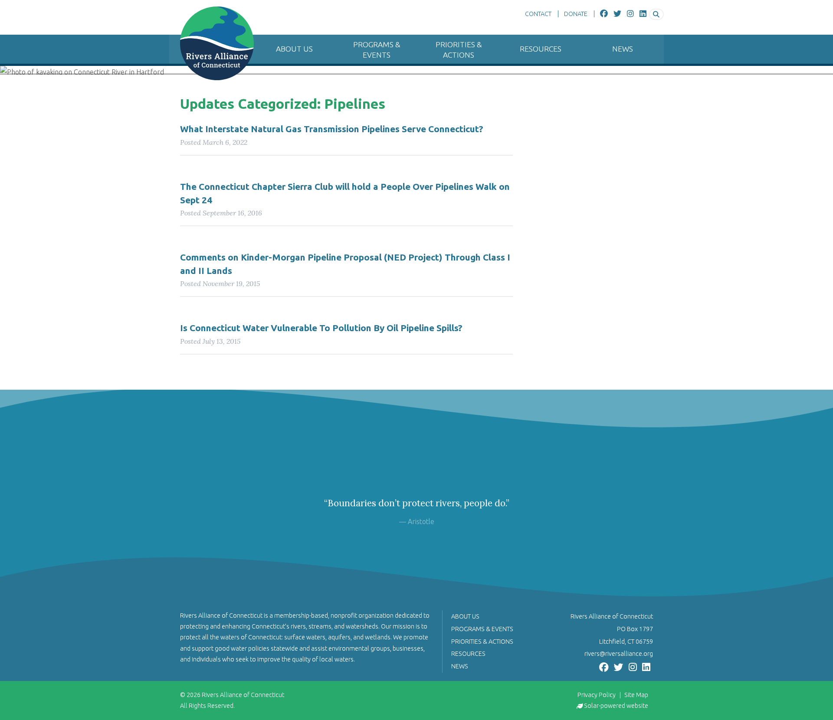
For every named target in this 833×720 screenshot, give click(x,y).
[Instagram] (633, 666)
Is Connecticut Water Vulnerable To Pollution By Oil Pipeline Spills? (321, 328)
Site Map (636, 694)
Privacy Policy (596, 694)
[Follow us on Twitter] (617, 13)
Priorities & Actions (459, 49)
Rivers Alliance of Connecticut (243, 694)
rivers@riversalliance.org (618, 653)
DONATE (575, 13)
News (622, 49)
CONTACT (538, 13)
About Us (294, 49)
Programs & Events (376, 49)
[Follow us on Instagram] (630, 13)
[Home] (211, 43)
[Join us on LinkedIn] (643, 13)
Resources (540, 49)
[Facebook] (604, 13)
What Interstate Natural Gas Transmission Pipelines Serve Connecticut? (331, 129)
